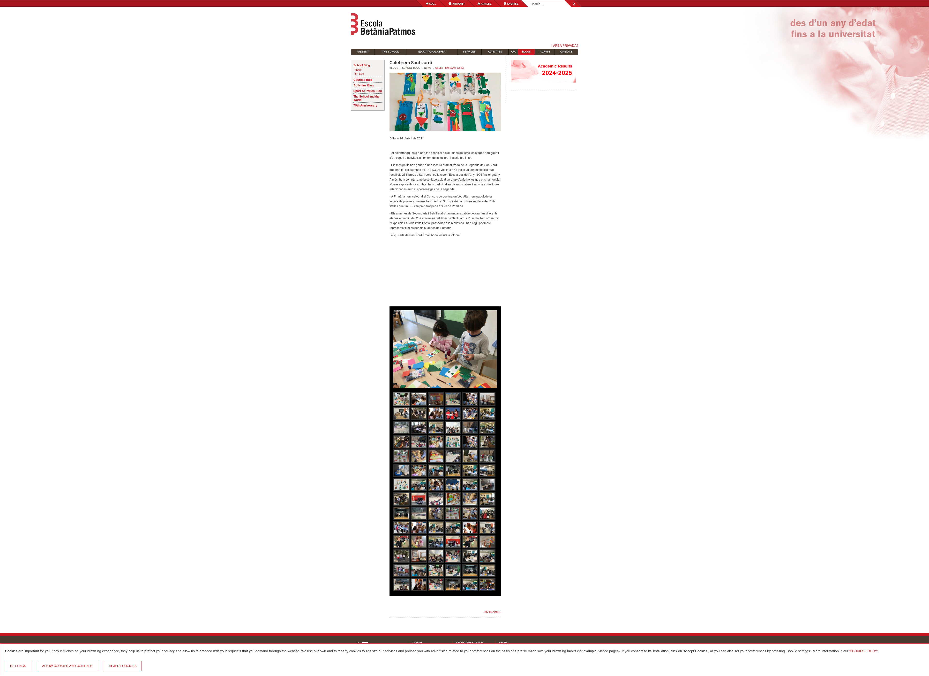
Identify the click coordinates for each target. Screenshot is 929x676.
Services (469, 51)
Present (363, 51)
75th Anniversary (365, 105)
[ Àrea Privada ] (564, 45)
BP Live (359, 73)
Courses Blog (362, 79)
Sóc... (432, 3)
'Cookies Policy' (863, 651)
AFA (513, 51)
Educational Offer (431, 51)
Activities (495, 51)
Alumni (545, 51)
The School (390, 51)
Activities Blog (363, 85)
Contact (566, 51)
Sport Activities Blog (367, 90)
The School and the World (366, 98)
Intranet (458, 3)
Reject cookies (123, 665)
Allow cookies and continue (67, 665)
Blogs (526, 51)
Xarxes (485, 3)
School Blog (361, 65)
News (358, 69)
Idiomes (512, 3)
